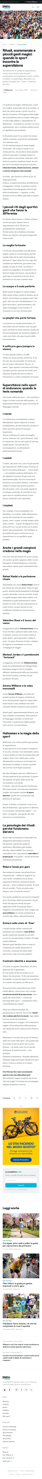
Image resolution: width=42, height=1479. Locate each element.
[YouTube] (26, 1390)
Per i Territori (7, 1458)
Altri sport (6, 1416)
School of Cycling (9, 1430)
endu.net (6, 1461)
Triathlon (6, 1410)
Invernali (6, 1413)
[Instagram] (16, 1390)
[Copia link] (37, 1098)
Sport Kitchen (8, 1432)
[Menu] (37, 7)
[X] (26, 1098)
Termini (11, 1474)
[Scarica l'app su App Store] (5, 1390)
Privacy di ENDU (22, 1189)
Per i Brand (7, 1455)
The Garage (7, 1435)
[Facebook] (20, 1098)
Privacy (18, 1474)
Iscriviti (21, 1185)
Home (4, 44)
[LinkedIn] (31, 1098)
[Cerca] (33, 7)
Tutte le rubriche (8, 1441)
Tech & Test (7, 1439)
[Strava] (31, 1390)
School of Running (9, 1427)
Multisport (12, 44)
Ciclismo (6, 1404)
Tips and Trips (22, 44)
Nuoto (5, 1407)
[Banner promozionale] (21, 1136)
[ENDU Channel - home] (7, 7)
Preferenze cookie (27, 1474)
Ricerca (5, 1452)
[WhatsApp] (14, 1098)
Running (6, 1401)
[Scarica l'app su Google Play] (10, 1390)
